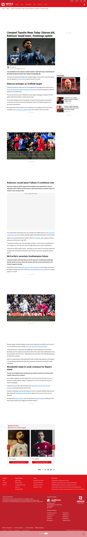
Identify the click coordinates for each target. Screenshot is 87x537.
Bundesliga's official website (23, 393)
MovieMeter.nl (50, 520)
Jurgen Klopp (22, 79)
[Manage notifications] (84, 534)
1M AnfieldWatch (30, 527)
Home (3, 8)
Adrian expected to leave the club (36, 269)
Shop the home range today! (42, 462)
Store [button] (45, 4)
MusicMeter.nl (66, 512)
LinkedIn (50, 507)
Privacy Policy (17, 530)
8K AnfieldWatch (40, 527)
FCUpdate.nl (49, 516)
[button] (84, 4)
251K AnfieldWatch (8, 527)
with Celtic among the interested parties (36, 346)
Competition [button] (28, 4)
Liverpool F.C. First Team (38, 480)
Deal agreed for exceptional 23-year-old (60, 480)
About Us (5, 530)
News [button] (17, 4)
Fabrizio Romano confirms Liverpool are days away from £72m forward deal (68, 489)
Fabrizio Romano (39, 398)
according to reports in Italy (23, 109)
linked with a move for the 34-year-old (28, 267)
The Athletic (37, 238)
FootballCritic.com (51, 514)
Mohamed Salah (18, 482)
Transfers (5, 482)
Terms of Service (25, 530)
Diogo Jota (17, 487)
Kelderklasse (65, 516)
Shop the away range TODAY (19, 462)
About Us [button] (40, 4)
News (8, 8)
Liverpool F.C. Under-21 (38, 484)
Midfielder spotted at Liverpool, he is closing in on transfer (64, 484)
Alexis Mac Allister (19, 489)
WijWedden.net (66, 514)
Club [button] (34, 4)
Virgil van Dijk (18, 480)
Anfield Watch (66, 518)
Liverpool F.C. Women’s (38, 482)
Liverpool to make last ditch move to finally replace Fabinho (64, 482)
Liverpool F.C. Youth (37, 487)
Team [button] (21, 4)
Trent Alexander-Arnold (20, 484)
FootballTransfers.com (52, 512)
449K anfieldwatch (19, 527)
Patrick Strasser (19, 398)
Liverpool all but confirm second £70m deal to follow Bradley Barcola (66, 487)
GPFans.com (49, 518)
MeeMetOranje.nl (66, 520)
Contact (10, 530)
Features (5, 484)
